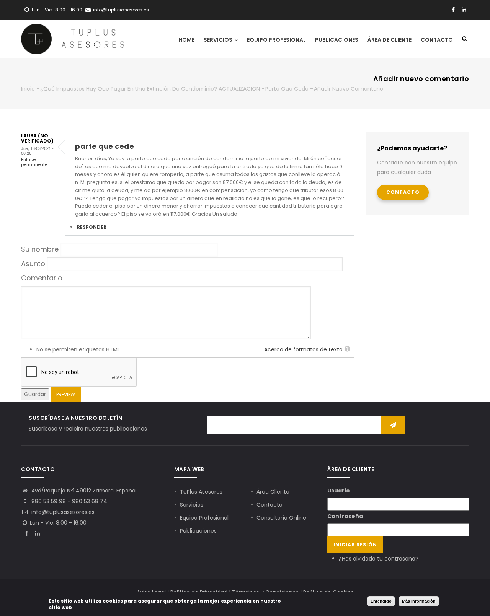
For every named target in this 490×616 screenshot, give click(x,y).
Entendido (381, 601)
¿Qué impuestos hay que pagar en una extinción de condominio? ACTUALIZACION (150, 89)
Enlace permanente (34, 161)
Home (186, 40)
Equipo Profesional (276, 40)
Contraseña (345, 516)
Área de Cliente (390, 40)
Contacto (437, 40)
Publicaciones (336, 40)
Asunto (33, 263)
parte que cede (287, 89)
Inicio (28, 89)
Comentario (41, 278)
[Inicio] (72, 39)
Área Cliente (272, 492)
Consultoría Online (281, 518)
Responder (91, 227)
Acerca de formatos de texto (303, 349)
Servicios (219, 40)
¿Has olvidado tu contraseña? (378, 558)
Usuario (338, 490)
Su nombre (40, 249)
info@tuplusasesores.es (62, 512)
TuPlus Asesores (201, 492)
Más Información (419, 601)
